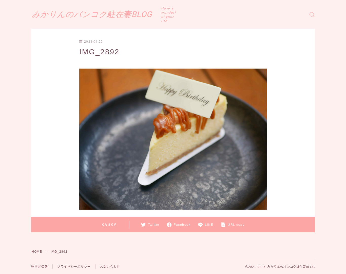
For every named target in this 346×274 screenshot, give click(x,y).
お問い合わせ (110, 267)
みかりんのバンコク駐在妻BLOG (92, 14)
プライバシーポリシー (74, 267)
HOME (37, 251)
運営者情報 (39, 267)
